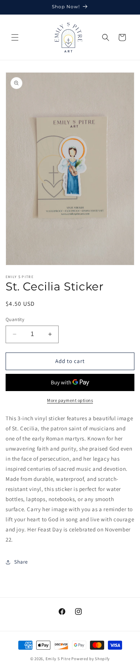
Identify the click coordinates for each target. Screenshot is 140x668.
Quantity (15, 319)
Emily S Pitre (58, 658)
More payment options (70, 400)
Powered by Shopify (90, 658)
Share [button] (21, 561)
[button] (15, 37)
